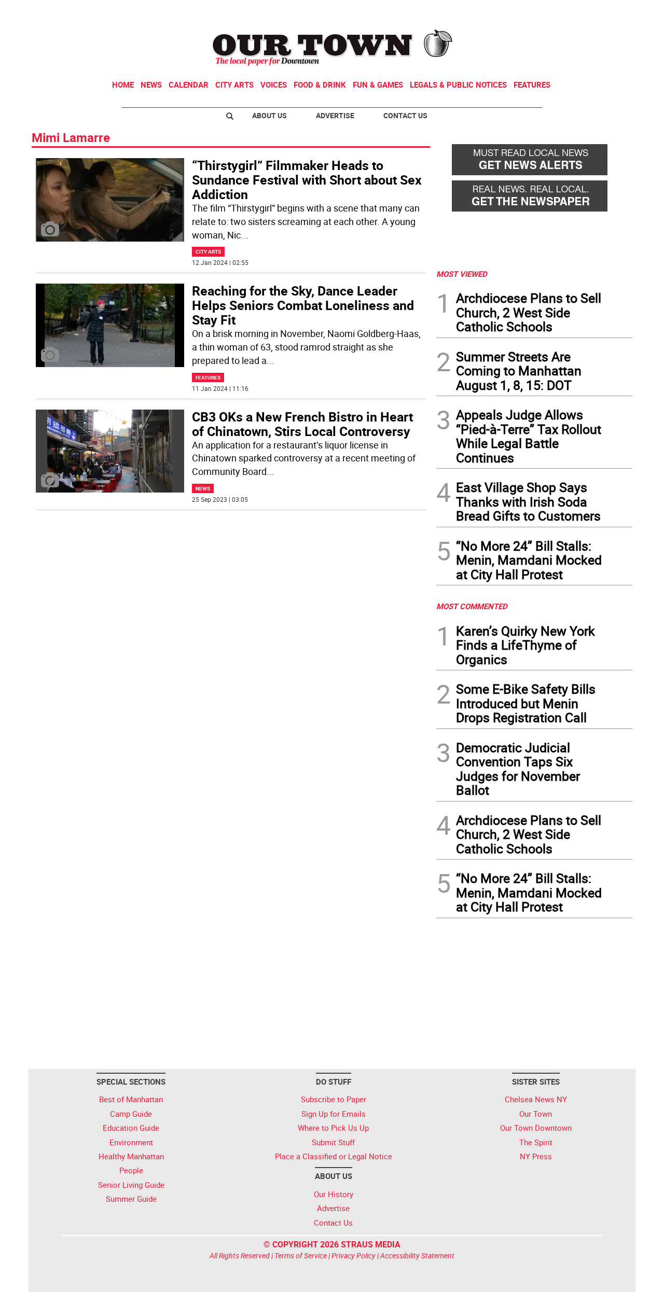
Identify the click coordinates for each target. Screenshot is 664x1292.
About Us (269, 115)
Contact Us (405, 115)
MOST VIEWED (461, 274)
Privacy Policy (353, 1255)
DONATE (607, 12)
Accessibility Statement (417, 1255)
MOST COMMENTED (471, 606)
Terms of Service (300, 1255)
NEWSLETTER (549, 12)
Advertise (335, 115)
